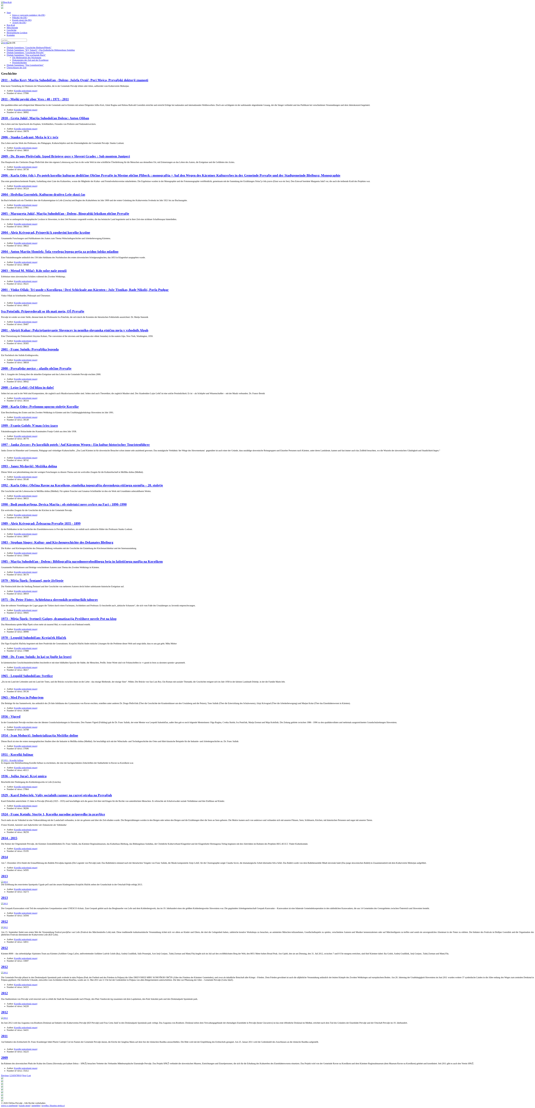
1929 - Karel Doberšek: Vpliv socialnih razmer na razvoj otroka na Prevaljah (56, 795)
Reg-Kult (11, 25)
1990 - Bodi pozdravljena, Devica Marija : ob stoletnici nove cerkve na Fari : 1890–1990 (64, 504)
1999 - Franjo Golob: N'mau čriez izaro (29, 425)
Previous (5, 1075)
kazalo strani (24, 1105)
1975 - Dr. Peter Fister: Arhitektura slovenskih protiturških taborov (49, 599)
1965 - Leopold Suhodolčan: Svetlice (27, 676)
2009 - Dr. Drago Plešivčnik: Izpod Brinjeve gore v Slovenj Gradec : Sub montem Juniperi (65, 156)
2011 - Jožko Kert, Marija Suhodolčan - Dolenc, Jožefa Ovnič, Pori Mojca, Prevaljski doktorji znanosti (74, 80)
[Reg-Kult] (6, 2)
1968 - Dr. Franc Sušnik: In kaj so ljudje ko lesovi (36, 657)
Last (29, 1075)
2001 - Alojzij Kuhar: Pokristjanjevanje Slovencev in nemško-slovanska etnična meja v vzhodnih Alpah (74, 330)
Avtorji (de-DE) (19, 22)
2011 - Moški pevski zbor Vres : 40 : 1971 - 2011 (35, 99)
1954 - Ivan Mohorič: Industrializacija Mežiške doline (39, 735)
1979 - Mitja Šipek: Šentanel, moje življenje (32, 580)
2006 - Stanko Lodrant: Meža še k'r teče (29, 137)
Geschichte (11, 30)
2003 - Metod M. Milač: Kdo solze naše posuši (34, 270)
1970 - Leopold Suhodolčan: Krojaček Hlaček (33, 637)
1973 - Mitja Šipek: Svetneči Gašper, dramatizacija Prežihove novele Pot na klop (58, 619)
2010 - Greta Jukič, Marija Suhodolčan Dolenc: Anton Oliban (45, 118)
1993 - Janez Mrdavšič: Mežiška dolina (29, 466)
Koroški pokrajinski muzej (25, 91)
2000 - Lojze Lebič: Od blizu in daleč (27, 387)
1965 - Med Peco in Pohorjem (22, 697)
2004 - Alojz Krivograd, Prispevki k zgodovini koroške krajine (45, 232)
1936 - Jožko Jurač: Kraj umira (24, 776)
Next (24, 1075)
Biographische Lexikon (17, 32)
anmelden (36, 1105)
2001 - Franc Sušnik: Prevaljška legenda (30, 349)
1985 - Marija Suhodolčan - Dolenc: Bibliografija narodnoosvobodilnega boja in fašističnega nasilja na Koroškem (82, 561)
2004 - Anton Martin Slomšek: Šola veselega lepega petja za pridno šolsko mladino (59, 251)
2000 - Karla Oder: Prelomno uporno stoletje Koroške (40, 406)
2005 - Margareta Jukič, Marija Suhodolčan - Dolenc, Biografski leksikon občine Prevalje (65, 213)
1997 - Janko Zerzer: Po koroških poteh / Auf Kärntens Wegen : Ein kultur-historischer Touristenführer (75, 444)
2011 (4, 1036)
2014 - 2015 (9, 838)
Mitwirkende (12, 27)
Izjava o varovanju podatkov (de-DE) (28, 15)
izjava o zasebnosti (9, 1105)
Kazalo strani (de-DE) (22, 20)
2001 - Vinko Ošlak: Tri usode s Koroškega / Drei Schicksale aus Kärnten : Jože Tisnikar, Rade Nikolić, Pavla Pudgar (85, 290)
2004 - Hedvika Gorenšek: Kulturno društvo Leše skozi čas (43, 194)
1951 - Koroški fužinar (17, 754)
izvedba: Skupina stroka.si (53, 1105)
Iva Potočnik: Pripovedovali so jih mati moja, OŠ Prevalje (42, 311)
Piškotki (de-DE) (19, 17)
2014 (4, 857)
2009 (4, 1057)
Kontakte (11, 35)
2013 (4, 876)
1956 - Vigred (10, 716)
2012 (4, 921)
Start (9, 12)
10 (20, 1075)
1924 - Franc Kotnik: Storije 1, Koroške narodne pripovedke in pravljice (53, 814)
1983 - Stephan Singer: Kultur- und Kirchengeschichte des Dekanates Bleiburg (57, 542)
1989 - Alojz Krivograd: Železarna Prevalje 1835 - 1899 (41, 523)
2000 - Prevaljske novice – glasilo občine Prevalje (36, 368)
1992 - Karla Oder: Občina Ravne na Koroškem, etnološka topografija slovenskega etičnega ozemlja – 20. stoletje (82, 485)
